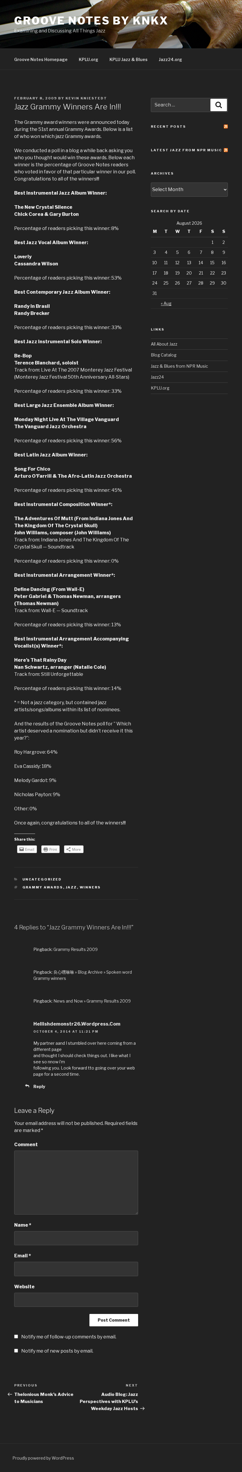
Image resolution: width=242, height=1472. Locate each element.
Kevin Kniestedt (86, 98)
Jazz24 (157, 377)
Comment (26, 1144)
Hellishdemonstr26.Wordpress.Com (76, 1024)
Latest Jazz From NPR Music (186, 150)
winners (90, 887)
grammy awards (42, 887)
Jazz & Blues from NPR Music (179, 366)
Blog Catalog (163, 354)
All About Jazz (164, 343)
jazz (71, 887)
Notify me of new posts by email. (57, 1351)
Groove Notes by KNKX (91, 20)
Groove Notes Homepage (41, 59)
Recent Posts (168, 126)
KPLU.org (88, 59)
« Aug (166, 303)
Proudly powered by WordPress (43, 1457)
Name (22, 1225)
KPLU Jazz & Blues (128, 59)
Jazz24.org (170, 59)
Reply (39, 1086)
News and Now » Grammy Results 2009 (92, 1000)
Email (22, 1256)
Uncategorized (42, 879)
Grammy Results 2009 (75, 949)
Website (24, 1286)
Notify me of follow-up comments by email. (68, 1337)
